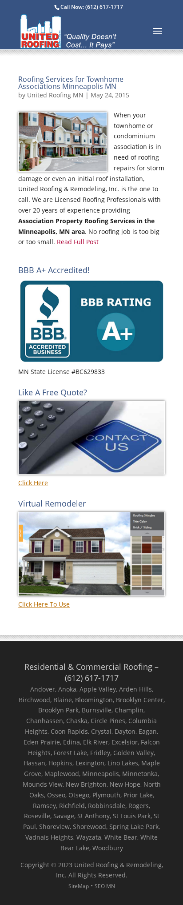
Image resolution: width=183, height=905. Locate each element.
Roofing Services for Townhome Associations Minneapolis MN (70, 82)
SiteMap (78, 886)
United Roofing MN (55, 95)
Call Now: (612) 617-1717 (91, 7)
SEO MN (105, 886)
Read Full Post (77, 241)
